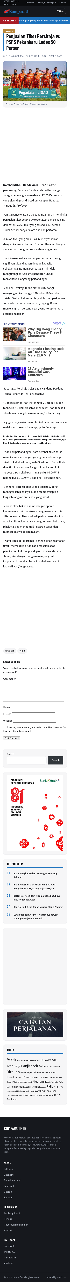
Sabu (26, 1095)
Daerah (8, 1192)
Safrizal (32, 1095)
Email (7, 714)
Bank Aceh (43, 1066)
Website (7, 721)
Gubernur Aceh (34, 1077)
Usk (15, 1099)
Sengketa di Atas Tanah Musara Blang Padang (38, 907)
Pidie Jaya (58, 1086)
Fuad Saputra (16, 56)
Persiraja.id (52, 427)
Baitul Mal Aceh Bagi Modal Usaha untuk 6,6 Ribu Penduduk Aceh (37, 897)
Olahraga (9, 31)
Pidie (50, 1086)
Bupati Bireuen (34, 1072)
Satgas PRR (40, 1095)
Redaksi (8, 1219)
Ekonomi (9, 1175)
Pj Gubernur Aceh (22, 1091)
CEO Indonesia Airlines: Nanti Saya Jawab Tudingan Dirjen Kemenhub (36, 916)
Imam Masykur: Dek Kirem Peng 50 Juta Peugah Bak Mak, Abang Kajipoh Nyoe (35, 886)
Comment (9, 679)
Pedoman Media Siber (16, 1225)
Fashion (8, 1197)
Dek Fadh (18, 1077)
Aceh (40, 190)
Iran (60, 1077)
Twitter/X (40, 2)
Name (7, 707)
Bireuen (13, 1072)
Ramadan (19, 1095)
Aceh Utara (41, 1060)
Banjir (17, 1066)
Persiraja (34, 1087)
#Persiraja (9, 650)
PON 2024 (51, 1091)
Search (10, 754)
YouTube (62, 2)
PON (44, 1091)
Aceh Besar (21, 1060)
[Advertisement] (35, 146)
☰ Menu (60, 11)
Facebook (30, 2)
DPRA (25, 1077)
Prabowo (11, 1095)
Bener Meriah (55, 1066)
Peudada (42, 1087)
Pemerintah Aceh (20, 1087)
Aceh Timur (29, 1060)
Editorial (9, 1169)
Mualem (38, 1081)
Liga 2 (30, 1082)
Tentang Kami (12, 1213)
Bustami (45, 1072)
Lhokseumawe (21, 1082)
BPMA (23, 1072)
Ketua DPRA (11, 1082)
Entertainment (12, 1180)
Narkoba (54, 1082)
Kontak (8, 1230)
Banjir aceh (29, 1066)
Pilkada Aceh (11, 1091)
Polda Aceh (36, 1091)
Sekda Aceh (49, 1095)
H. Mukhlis (45, 1077)
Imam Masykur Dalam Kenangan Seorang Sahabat (35, 875)
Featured (9, 1186)
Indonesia (54, 1077)
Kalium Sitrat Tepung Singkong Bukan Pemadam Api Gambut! (34, 20)
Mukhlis (47, 1082)
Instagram (51, 2)
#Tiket (22, 650)
